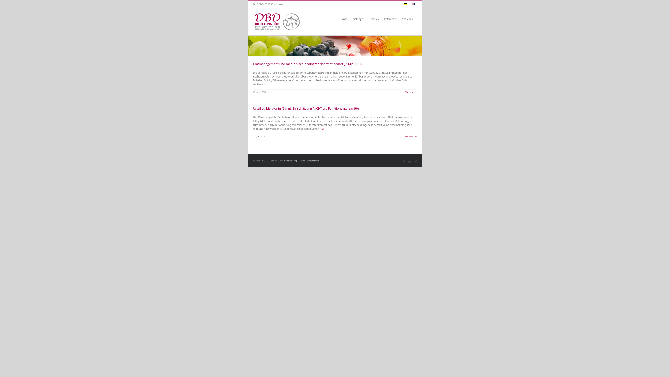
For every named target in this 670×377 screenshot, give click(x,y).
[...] (322, 128)
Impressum (299, 160)
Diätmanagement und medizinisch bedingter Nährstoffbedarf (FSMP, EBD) (307, 64)
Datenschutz (313, 160)
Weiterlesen (411, 92)
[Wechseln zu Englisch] (413, 4)
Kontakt (279, 4)
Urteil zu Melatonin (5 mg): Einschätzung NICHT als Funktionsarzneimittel (306, 108)
